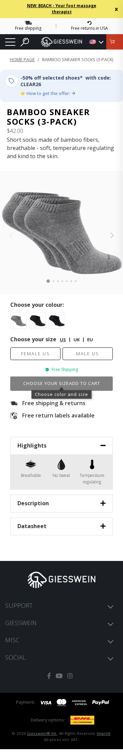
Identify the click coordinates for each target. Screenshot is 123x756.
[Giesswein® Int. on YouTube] (59, 676)
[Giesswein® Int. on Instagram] (70, 676)
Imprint (103, 733)
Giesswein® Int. (42, 733)
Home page (22, 59)
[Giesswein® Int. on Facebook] (49, 676)
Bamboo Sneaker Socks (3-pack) (77, 59)
